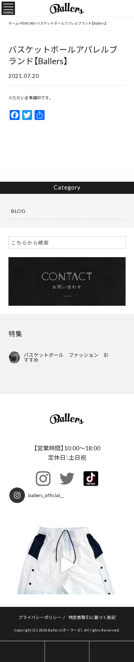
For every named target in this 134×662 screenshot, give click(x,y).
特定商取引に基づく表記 (92, 617)
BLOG (18, 210)
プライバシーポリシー (39, 617)
